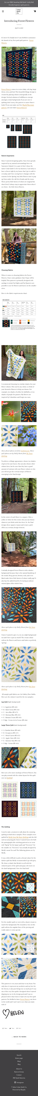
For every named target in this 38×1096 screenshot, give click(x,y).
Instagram (20, 1082)
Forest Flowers (6, 89)
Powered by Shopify (19, 1090)
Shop (19, 1061)
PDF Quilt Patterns (19, 1078)
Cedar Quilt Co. (21, 1087)
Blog (19, 1064)
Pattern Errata (19, 1072)
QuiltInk (9, 778)
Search (19, 1055)
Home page (19, 1058)
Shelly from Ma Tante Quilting (18, 837)
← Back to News (19, 1037)
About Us (19, 1069)
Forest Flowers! (22, 108)
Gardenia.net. (25, 451)
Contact (19, 1075)
